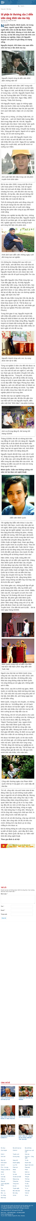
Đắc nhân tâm (16, 1190)
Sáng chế (15, 1160)
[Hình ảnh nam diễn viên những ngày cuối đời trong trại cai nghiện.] (18, 240)
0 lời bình (5, 22)
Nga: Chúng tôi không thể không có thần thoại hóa (8, 1117)
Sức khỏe (27, 1174)
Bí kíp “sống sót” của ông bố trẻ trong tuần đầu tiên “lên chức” (26, 1137)
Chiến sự (3, 1179)
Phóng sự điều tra (5, 1169)
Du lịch (14, 1186)
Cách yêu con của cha (24, 1117)
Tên (2, 906)
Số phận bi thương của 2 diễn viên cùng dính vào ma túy (17, 16)
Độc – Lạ (3, 1193)
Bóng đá (3, 1181)
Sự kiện (15, 1174)
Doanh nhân (28, 1162)
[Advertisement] (18, 869)
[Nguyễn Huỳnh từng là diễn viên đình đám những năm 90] (18, 63)
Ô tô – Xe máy (4, 1167)
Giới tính (3, 1156)
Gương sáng (16, 1156)
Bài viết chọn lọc (17, 1148)
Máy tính (3, 1160)
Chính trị (15, 1150)
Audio (2, 1172)
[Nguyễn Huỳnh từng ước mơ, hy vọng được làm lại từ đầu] (18, 343)
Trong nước (16, 1183)
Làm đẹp (3, 1176)
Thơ (2, 1188)
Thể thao (27, 1179)
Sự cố (2, 1174)
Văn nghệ (27, 1190)
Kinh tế (2, 1165)
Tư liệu (26, 1183)
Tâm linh (27, 1186)
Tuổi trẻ (27, 1193)
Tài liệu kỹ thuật (17, 1176)
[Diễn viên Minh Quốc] (18, 495)
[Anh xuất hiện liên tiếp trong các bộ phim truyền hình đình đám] (18, 162)
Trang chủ (3, 9)
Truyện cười (16, 1154)
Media (14, 1169)
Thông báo (15, 1181)
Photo (26, 1169)
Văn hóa (3, 1190)
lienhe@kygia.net (8, 1214)
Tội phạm (27, 1181)
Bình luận (4, 894)
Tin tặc (26, 1160)
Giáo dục (27, 1154)
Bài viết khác (28, 1148)
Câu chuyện (4, 1150)
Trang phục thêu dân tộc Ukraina (26, 1098)
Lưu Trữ (15, 1165)
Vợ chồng (3, 1195)
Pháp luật (27, 1167)
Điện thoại (3, 1197)
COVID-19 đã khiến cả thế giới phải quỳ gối (7, 1098)
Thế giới (27, 1176)
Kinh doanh (4, 1162)
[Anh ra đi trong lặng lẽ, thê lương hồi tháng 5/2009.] (18, 417)
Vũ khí (14, 1195)
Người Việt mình (29, 1165)
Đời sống (9, 9)
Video (14, 1172)
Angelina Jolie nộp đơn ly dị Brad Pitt (8, 1136)
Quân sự (27, 1172)
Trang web (4, 914)
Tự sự (26, 1188)
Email (3, 910)
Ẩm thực (3, 1148)
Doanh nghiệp (16, 1162)
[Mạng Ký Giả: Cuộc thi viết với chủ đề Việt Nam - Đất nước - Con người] (18, 846)
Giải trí (2, 1154)
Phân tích (15, 1167)
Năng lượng (16, 1179)
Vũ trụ (26, 1195)
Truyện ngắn (16, 1188)
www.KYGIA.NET (18, 1210)
